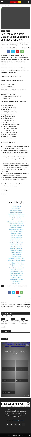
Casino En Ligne (16, 277)
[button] (29, 2)
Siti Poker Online (16, 281)
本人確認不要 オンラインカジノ (16, 264)
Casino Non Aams (16, 219)
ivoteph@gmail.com (18, 420)
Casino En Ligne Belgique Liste (16, 258)
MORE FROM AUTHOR (7, 315)
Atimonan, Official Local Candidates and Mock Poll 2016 (25, 322)
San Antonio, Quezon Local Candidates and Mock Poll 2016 (23, 306)
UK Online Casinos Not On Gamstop (16, 221)
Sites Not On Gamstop (16, 235)
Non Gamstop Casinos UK (16, 223)
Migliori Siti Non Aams (16, 262)
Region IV (3, 31)
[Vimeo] (15, 424)
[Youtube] (23, 424)
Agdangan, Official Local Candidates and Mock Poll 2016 (5, 322)
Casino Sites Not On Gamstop (16, 216)
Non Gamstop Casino (16, 237)
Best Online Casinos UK (16, 248)
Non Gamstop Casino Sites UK (16, 225)
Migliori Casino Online (16, 269)
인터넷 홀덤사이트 (16, 206)
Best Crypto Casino (16, 256)
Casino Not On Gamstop (16, 212)
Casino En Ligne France (16, 275)
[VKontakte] (19, 424)
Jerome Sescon (5, 47)
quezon (14, 286)
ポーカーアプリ (16, 283)
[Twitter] (11, 424)
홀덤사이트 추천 (16, 208)
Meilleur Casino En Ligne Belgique (16, 260)
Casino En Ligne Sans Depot (16, 267)
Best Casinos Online (16, 246)
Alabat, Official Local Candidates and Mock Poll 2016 (15, 322)
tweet (19, 296)
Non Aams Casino (16, 218)
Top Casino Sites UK (16, 233)
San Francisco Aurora (22, 286)
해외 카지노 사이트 (16, 266)
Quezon (7, 31)
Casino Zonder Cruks (16, 239)
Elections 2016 (8, 286)
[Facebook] (7, 424)
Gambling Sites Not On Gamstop (16, 214)
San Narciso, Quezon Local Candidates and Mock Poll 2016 (8, 306)
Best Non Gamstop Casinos (16, 229)
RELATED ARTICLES (7, 313)
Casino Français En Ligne (16, 273)
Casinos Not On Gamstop (16, 210)
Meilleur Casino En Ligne (16, 271)
